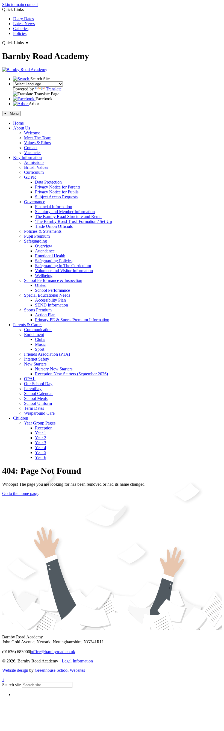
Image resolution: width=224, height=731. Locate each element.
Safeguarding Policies (53, 260)
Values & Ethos (37, 142)
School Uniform (38, 403)
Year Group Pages (39, 423)
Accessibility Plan (50, 300)
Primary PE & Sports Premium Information (72, 319)
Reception (43, 428)
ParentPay (33, 388)
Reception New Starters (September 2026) (71, 374)
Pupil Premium (37, 236)
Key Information (27, 157)
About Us (21, 128)
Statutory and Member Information (65, 211)
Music (40, 344)
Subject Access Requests (56, 196)
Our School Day (38, 383)
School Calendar (38, 393)
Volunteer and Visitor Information (64, 270)
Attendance (45, 251)
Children (20, 418)
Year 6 (40, 457)
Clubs (40, 339)
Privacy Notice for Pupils (56, 192)
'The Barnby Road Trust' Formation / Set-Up (73, 221)
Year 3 (40, 442)
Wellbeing (43, 275)
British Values (36, 167)
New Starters (35, 364)
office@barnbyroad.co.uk (53, 651)
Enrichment (34, 334)
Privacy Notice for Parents (57, 187)
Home (18, 123)
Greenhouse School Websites (60, 670)
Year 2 (40, 437)
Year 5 (40, 452)
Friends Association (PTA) (47, 354)
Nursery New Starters (53, 369)
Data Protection (48, 182)
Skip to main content (20, 4)
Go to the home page (20, 493)
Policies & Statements (42, 231)
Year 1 (40, 433)
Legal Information (77, 661)
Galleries (20, 28)
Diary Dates (23, 18)
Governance (34, 201)
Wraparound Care (39, 413)
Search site (11, 684)
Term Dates (34, 408)
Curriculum (34, 172)
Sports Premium (38, 310)
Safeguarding (35, 241)
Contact (30, 147)
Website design (15, 670)
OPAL (30, 378)
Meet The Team (37, 137)
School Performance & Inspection (53, 280)
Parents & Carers (27, 324)
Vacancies (32, 152)
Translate (53, 89)
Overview (43, 246)
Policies (19, 33)
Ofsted (40, 285)
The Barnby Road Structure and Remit (68, 216)
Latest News (24, 23)
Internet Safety (36, 359)
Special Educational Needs (47, 295)
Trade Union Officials (54, 226)
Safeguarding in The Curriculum (63, 265)
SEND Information (51, 305)
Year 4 (40, 447)
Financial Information (53, 206)
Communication (38, 329)
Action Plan (45, 315)
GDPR (30, 177)
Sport (39, 349)
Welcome (32, 133)
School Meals (36, 398)
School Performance (52, 290)
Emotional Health (50, 256)
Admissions (34, 162)
